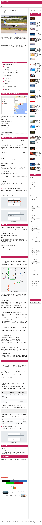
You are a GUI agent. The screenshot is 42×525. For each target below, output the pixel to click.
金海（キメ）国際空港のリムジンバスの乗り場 (11, 72)
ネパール (37, 521)
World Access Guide (39, 523)
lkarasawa (15, 33)
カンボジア (30, 521)
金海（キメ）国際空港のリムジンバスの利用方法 (11, 70)
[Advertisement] (14, 54)
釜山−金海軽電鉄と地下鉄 (8, 78)
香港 (9, 521)
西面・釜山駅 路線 (6, 67)
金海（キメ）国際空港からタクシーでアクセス (11, 81)
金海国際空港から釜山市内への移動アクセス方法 (11, 64)
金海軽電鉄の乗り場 (7, 80)
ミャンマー (34, 521)
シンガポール (18, 521)
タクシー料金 (6, 83)
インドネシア (26, 521)
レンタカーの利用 (6, 89)
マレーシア (22, 521)
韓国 (2, 477)
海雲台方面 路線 (6, 69)
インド (40, 521)
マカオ (12, 521)
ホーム (3, 521)
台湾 (7, 521)
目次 (13, 62)
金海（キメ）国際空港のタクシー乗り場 (10, 86)
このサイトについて (38, 522)
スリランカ (33, 522)
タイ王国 (14, 521)
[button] (40, 10)
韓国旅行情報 (6, 477)
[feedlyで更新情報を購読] (13, 488)
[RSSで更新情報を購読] (15, 488)
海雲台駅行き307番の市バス (8, 75)
